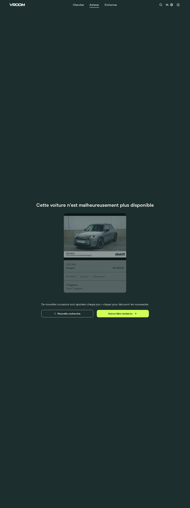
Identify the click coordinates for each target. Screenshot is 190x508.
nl (167, 4)
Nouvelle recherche (69, 313)
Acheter (94, 4)
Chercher (78, 4)
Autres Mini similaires (120, 313)
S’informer (110, 4)
